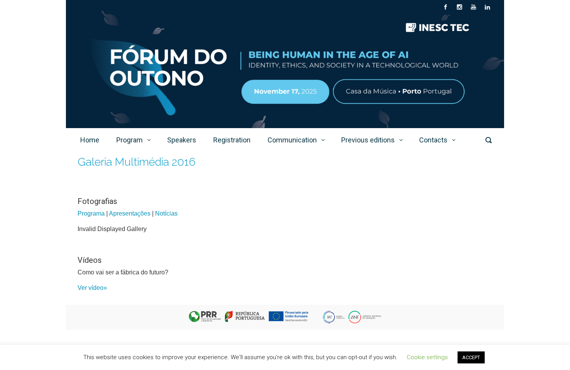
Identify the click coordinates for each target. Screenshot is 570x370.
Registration (231, 140)
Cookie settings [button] (427, 357)
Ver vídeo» (92, 287)
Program (129, 140)
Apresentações (129, 213)
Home (89, 140)
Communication (292, 140)
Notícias (166, 213)
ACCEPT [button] (471, 357)
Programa (91, 213)
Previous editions (368, 140)
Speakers (181, 140)
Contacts (433, 140)
